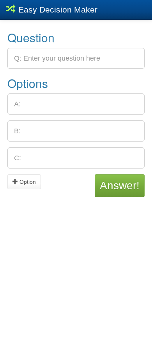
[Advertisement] (76, 273)
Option (27, 182)
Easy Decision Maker (56, 9)
